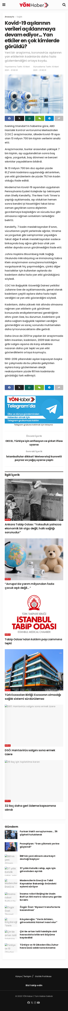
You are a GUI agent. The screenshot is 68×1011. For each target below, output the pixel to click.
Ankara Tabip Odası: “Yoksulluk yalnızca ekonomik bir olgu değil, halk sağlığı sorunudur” (33, 528)
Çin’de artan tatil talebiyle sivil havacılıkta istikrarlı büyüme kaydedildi (38, 934)
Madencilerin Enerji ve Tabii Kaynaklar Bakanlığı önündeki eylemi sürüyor (38, 883)
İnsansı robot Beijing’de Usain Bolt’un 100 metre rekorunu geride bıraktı (41, 896)
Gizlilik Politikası (43, 976)
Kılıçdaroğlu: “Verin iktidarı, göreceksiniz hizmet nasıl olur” (38, 921)
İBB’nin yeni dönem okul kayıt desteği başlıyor (37, 857)
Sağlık (19, 16)
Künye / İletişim (23, 976)
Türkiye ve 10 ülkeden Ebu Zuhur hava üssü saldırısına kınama (39, 946)
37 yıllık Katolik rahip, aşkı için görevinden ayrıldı (38, 870)
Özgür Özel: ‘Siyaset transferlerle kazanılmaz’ (40, 908)
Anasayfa (9, 16)
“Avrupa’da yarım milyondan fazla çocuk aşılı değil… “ (29, 586)
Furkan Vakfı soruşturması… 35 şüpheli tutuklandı (38, 833)
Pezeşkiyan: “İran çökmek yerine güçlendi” (39, 845)
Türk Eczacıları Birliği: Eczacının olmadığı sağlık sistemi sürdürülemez (33, 697)
